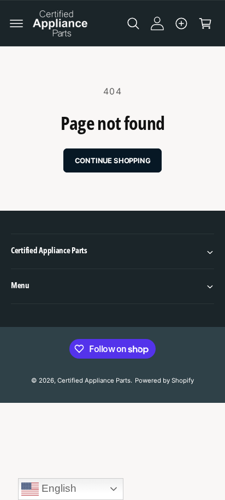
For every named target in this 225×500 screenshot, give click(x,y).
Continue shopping (113, 160)
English (57, 488)
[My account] (157, 23)
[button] (16, 23)
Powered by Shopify (164, 380)
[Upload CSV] (181, 23)
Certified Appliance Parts (94, 380)
